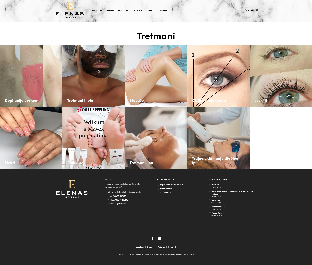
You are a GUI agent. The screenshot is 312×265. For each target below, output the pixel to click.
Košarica (161, 247)
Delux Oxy (215, 200)
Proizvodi (123, 10)
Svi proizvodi (165, 193)
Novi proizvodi (166, 189)
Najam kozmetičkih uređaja (171, 185)
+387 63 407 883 (119, 196)
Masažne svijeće (218, 207)
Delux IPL (215, 185)
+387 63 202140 (121, 200)
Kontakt (164, 10)
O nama (110, 10)
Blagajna (150, 247)
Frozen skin (216, 213)
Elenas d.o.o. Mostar (144, 254)
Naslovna (97, 10)
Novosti (152, 10)
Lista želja (140, 247)
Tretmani (137, 10)
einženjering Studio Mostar (183, 254)
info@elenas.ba (119, 204)
